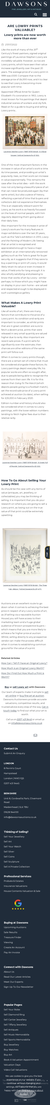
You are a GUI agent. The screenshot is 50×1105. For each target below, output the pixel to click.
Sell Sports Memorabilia (17, 1039)
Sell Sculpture (11, 861)
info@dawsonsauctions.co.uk (20, 817)
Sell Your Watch (12, 846)
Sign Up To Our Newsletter (18, 987)
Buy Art (8, 1054)
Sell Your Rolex (12, 1009)
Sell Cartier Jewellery (15, 1019)
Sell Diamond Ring (14, 1014)
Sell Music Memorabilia (16, 1034)
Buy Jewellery (11, 1044)
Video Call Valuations (15, 1070)
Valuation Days (12, 1064)
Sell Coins (9, 856)
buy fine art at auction (32, 695)
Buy (7, 687)
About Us (9, 971)
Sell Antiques (11, 1029)
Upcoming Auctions (15, 927)
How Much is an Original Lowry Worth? (22, 668)
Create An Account (14, 947)
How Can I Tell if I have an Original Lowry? (24, 663)
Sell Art (8, 841)
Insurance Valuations (15, 886)
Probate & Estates (14, 881)
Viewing (8, 942)
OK (25, 1100)
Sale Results (10, 932)
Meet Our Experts (13, 982)
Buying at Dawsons (16, 922)
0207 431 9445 (11, 783)
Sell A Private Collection (17, 866)
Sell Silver (9, 851)
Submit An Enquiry (14, 753)
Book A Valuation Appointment (21, 1059)
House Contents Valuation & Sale (22, 891)
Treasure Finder (12, 937)
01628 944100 (11, 812)
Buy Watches (11, 1049)
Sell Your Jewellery (14, 836)
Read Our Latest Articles (17, 977)
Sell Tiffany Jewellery (15, 1024)
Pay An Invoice (12, 952)
